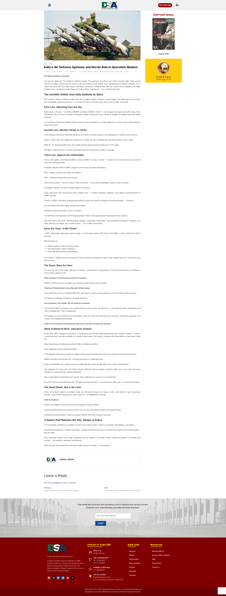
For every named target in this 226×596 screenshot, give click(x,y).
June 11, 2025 (57, 71)
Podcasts (132, 575)
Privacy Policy (156, 563)
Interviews (132, 571)
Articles (131, 555)
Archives (132, 567)
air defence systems (86, 71)
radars (127, 71)
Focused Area (134, 559)
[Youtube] (49, 578)
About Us (132, 551)
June (50, 63)
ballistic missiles (104, 71)
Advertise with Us (158, 551)
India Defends (120, 71)
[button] (56, 5)
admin (47, 71)
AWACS (96, 71)
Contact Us (155, 567)
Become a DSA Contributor (161, 555)
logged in (57, 482)
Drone (113, 71)
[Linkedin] (63, 578)
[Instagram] (53, 578)
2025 (46, 63)
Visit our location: (99, 574)
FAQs (153, 559)
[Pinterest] (67, 578)
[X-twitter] (72, 578)
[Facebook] (58, 578)
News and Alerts (134, 563)
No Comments (70, 71)
